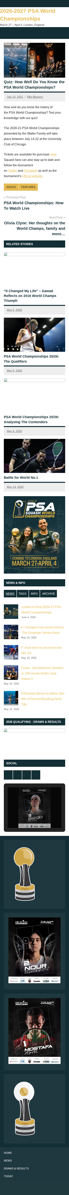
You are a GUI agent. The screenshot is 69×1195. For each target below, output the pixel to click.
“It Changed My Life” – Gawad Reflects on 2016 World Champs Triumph (30, 296)
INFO (34, 593)
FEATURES (28, 187)
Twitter (12, 170)
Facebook (30, 170)
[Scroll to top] (61, 1187)
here (53, 154)
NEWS (10, 593)
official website (32, 176)
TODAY (8, 1176)
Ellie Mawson (35, 96)
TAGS (22, 593)
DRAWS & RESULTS (16, 1168)
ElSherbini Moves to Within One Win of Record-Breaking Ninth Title (43, 699)
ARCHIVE (48, 593)
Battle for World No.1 (21, 478)
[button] (25, 816)
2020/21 (11, 187)
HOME (8, 1152)
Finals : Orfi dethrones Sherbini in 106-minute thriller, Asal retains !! (42, 673)
